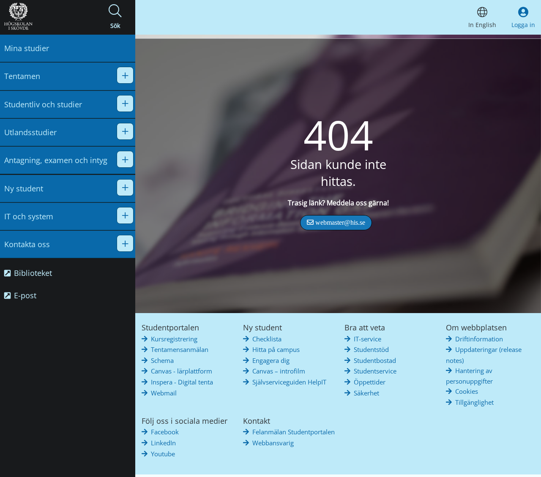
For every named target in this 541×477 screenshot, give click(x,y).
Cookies (466, 391)
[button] (115, 17)
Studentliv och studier (43, 104)
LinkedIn (163, 443)
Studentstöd (371, 349)
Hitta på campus (276, 349)
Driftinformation (479, 339)
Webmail (164, 393)
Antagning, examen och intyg (55, 160)
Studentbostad (375, 360)
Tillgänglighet (474, 402)
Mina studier (26, 48)
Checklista (266, 339)
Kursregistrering (174, 339)
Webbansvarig (273, 443)
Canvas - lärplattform (181, 371)
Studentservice (375, 371)
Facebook (165, 432)
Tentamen (22, 76)
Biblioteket (32, 273)
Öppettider (369, 382)
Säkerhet (366, 393)
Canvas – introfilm (278, 371)
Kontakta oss (27, 244)
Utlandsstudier (30, 132)
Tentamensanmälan (179, 349)
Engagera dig (271, 360)
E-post (24, 295)
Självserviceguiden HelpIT (289, 382)
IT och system (28, 216)
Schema (162, 360)
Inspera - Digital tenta (182, 382)
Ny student (23, 188)
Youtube (163, 454)
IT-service (367, 339)
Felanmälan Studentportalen (293, 432)
